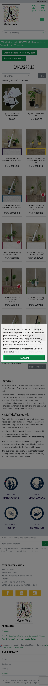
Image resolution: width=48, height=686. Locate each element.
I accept (24, 357)
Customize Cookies (32, 348)
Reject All (9, 351)
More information (12, 348)
